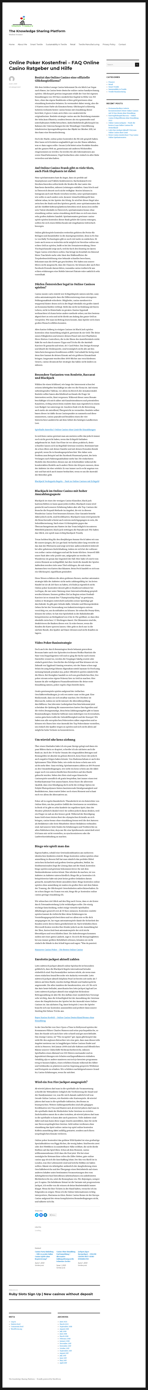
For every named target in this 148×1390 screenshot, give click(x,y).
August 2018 (64, 1329)
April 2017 (63, 1363)
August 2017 (64, 1353)
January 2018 (64, 1341)
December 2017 (65, 1344)
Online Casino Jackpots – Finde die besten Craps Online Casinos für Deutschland (121, 125)
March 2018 (64, 1336)
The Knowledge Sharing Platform (37, 31)
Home (12, 44)
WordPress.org (16, 1329)
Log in (13, 1322)
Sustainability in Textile (56, 44)
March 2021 (64, 1324)
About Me (22, 44)
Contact (122, 44)
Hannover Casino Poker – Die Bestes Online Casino (59, 950)
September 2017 (66, 1351)
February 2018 (65, 1339)
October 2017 (64, 1348)
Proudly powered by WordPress (49, 1379)
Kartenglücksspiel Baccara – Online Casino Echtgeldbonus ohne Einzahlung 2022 (123, 118)
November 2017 (65, 1346)
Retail (72, 44)
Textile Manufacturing (89, 44)
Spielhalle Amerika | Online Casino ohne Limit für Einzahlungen (65, 429)
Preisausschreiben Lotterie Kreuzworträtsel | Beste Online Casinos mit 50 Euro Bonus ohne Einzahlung (123, 110)
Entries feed (15, 1324)
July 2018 (63, 1331)
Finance (111, 82)
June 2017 (63, 1358)
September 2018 (66, 1327)
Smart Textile (36, 44)
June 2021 (63, 1322)
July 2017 (63, 1356)
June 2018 (63, 1334)
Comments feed (17, 1327)
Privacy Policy (109, 44)
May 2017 (63, 1361)
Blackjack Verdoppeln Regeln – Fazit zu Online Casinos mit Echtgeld (67, 481)
